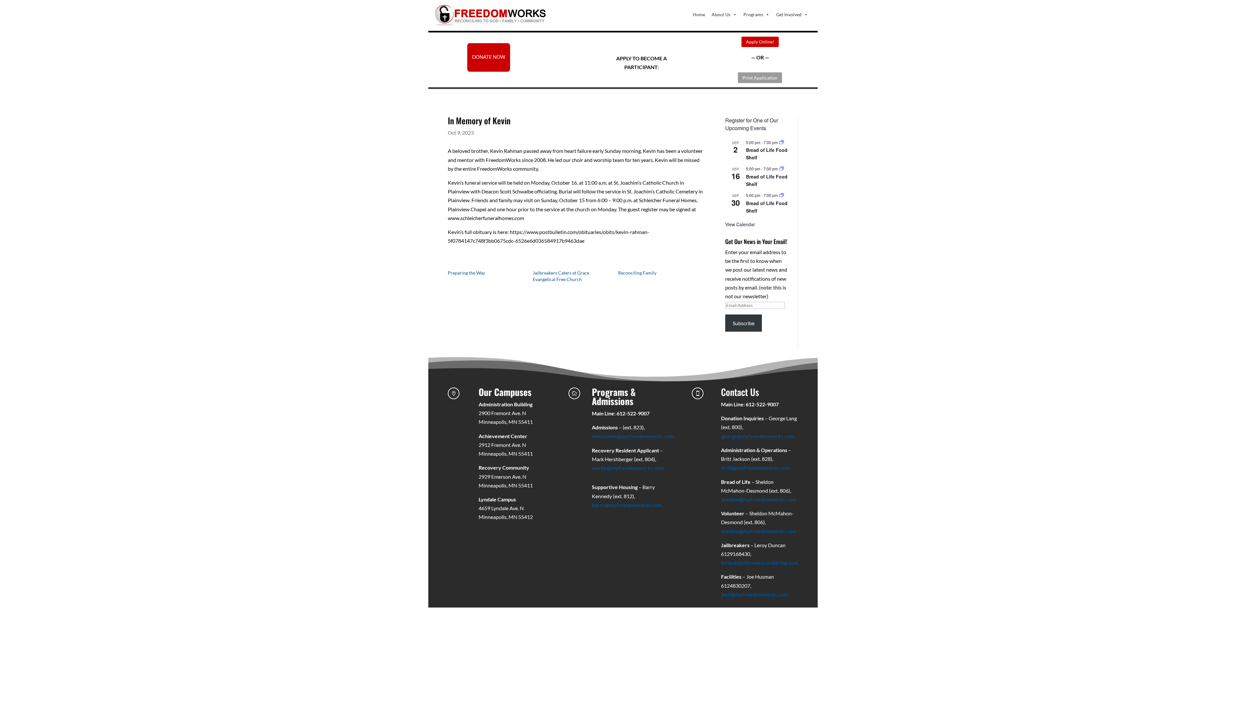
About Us (721, 14)
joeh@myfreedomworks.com (754, 594)
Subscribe (743, 323)
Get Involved (788, 14)
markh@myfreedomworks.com (628, 468)
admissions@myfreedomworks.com (633, 436)
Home (699, 14)
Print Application (759, 77)
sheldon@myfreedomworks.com (758, 499)
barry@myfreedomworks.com (627, 505)
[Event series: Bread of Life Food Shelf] (781, 142)
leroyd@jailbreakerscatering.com (759, 563)
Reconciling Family (637, 273)
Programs (753, 14)
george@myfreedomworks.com (757, 436)
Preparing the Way (466, 273)
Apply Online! (760, 41)
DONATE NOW (488, 57)
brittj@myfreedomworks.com (755, 467)
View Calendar (740, 224)
